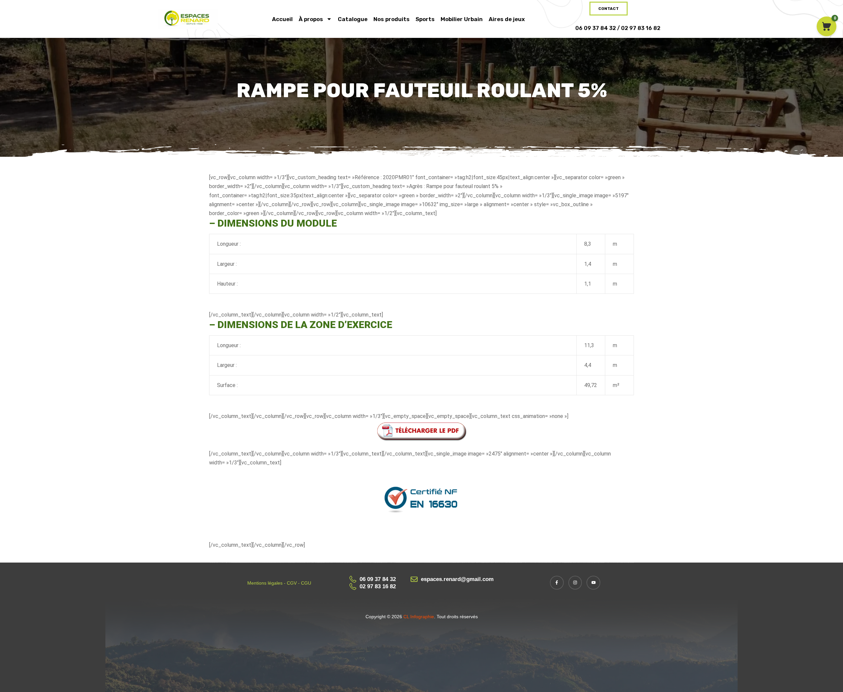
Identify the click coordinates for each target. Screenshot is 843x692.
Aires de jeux (507, 19)
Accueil (282, 19)
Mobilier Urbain (462, 19)
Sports (425, 19)
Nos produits (391, 19)
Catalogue (352, 19)
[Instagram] (575, 583)
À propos (311, 19)
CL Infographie (418, 616)
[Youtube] (593, 583)
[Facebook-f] (557, 583)
